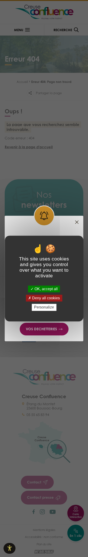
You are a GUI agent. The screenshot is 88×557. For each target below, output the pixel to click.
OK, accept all (46, 289)
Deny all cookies (45, 298)
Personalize (44, 307)
